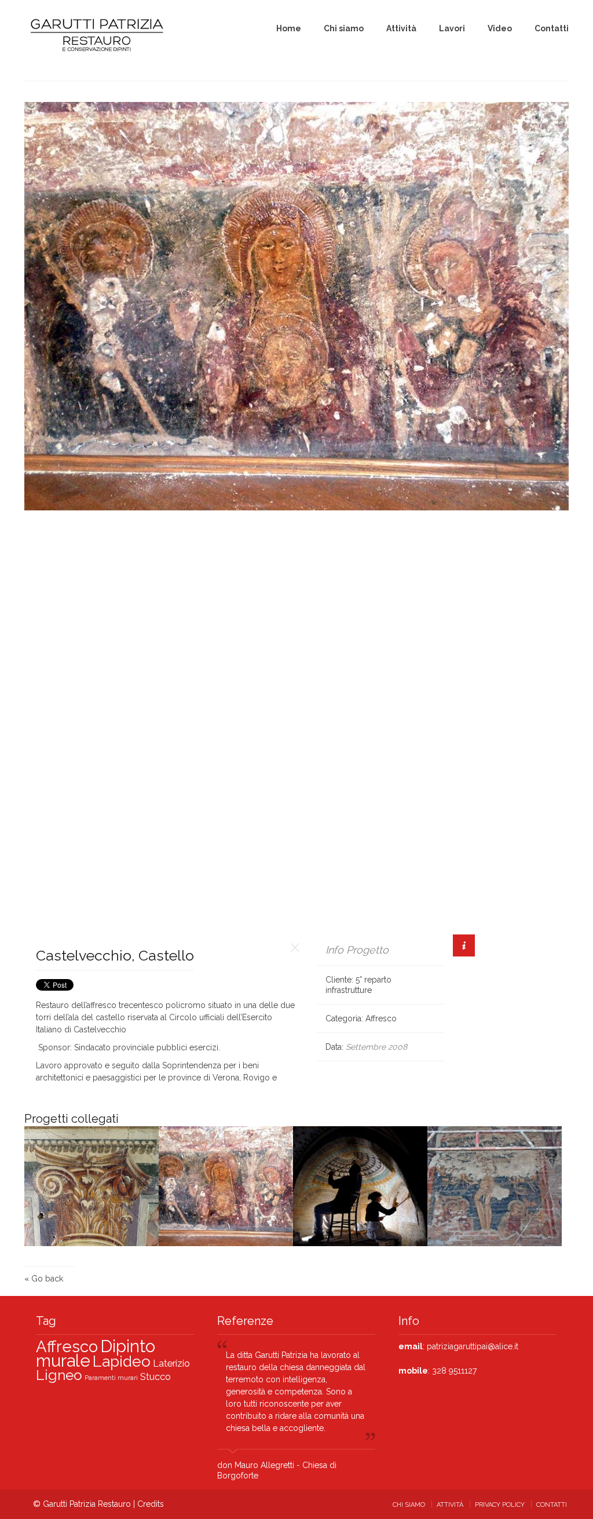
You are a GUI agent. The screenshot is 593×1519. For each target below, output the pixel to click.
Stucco (155, 1376)
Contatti (552, 28)
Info (464, 945)
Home (288, 28)
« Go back (43, 1278)
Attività (401, 28)
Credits (150, 1504)
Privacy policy (500, 1505)
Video (500, 28)
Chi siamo (344, 28)
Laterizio (171, 1363)
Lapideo (122, 1361)
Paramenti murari (111, 1377)
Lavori (452, 28)
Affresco (381, 1018)
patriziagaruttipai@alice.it (472, 1346)
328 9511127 (453, 1370)
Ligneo (59, 1375)
